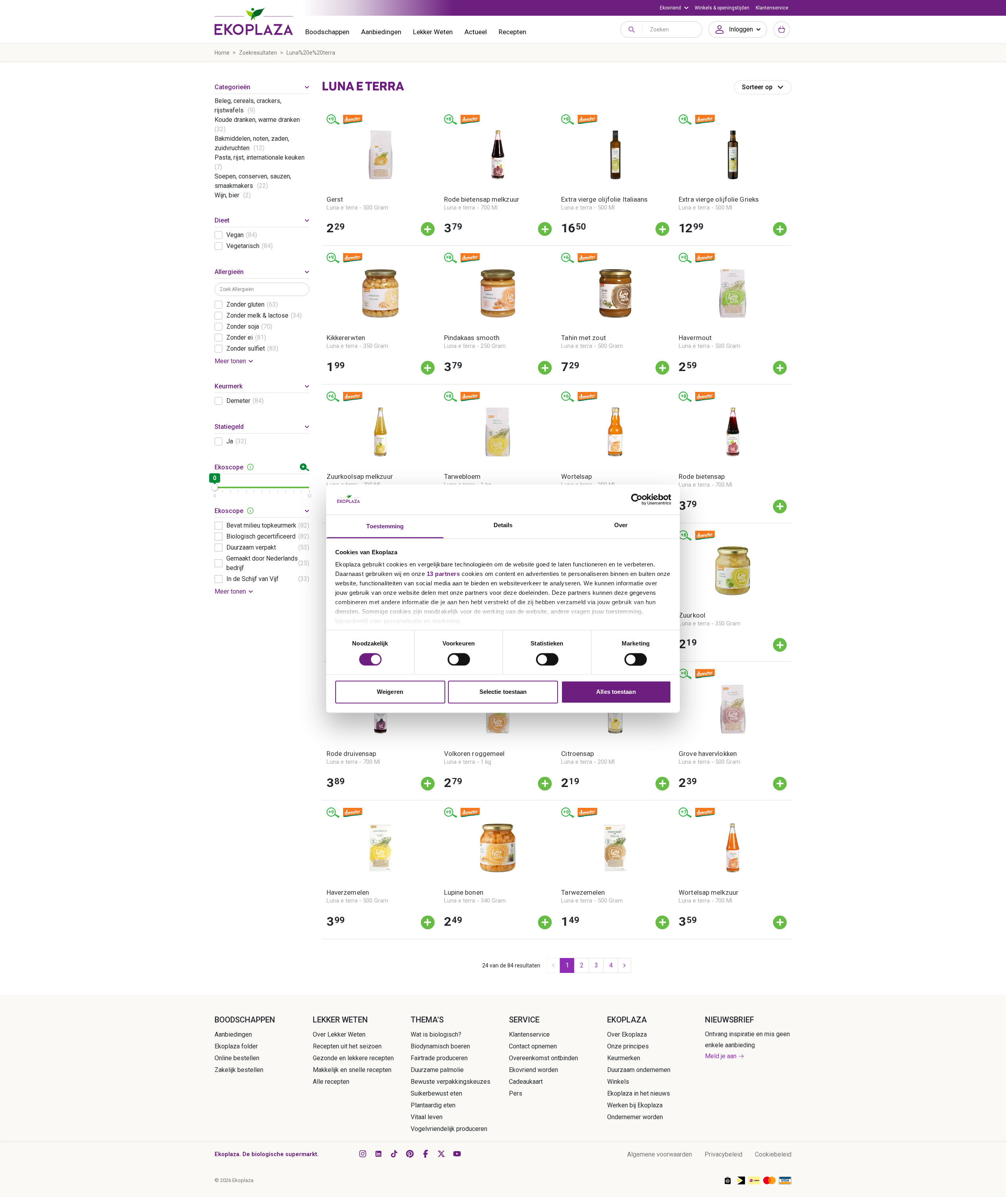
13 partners (443, 574)
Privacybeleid (723, 1154)
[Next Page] (624, 965)
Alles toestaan (615, 692)
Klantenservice (772, 8)
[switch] (459, 659)
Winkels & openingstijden (722, 8)
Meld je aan (720, 1056)
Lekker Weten (433, 32)
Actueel (475, 32)
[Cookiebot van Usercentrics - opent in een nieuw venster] (636, 499)
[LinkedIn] (378, 1154)
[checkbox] (218, 235)
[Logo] (254, 21)
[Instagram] (363, 1154)
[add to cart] (428, 229)
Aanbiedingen (381, 32)
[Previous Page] (553, 965)
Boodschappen (327, 32)
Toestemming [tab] (385, 526)
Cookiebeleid (773, 1154)
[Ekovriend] (674, 8)
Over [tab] (621, 525)
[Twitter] (441, 1154)
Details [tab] (503, 525)
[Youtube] (457, 1154)
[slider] (214, 487)
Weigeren (390, 692)
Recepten (512, 32)
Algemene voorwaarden (659, 1154)
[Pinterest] (410, 1154)
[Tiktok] (394, 1154)
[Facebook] (426, 1154)
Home (222, 53)
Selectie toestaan (503, 692)
